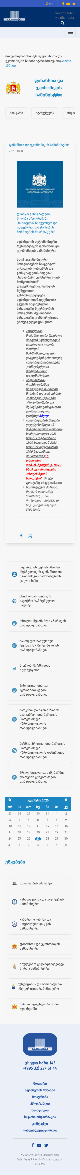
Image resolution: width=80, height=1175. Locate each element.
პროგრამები (40, 1104)
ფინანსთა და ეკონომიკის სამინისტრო (39, 145)
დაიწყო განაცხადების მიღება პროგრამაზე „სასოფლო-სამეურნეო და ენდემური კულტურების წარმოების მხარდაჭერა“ (37, 223)
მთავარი (16, 113)
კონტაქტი (40, 1124)
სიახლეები (40, 1110)
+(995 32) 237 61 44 (40, 1068)
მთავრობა (40, 1097)
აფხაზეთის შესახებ (40, 1090)
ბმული (44, 416)
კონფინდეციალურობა (40, 1130)
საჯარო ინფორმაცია (40, 1117)
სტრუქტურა (45, 113)
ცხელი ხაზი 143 (40, 1063)
